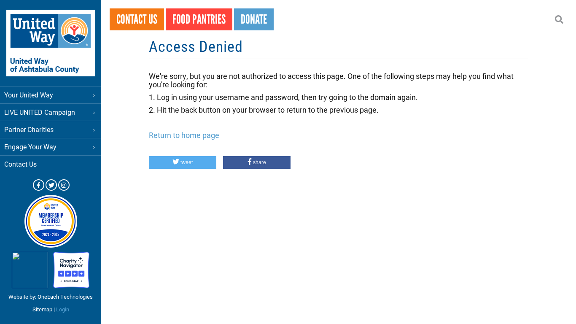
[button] (182, 162)
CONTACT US (136, 19)
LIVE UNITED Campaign (39, 112)
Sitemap (42, 309)
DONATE (254, 19)
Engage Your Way (30, 146)
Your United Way (28, 94)
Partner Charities (29, 129)
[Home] (50, 43)
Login (62, 309)
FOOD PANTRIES (199, 19)
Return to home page (184, 135)
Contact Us (20, 163)
